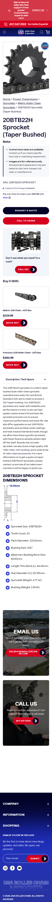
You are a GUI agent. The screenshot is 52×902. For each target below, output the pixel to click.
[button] (41, 32)
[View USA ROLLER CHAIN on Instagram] (5, 868)
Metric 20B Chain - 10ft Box (17, 310)
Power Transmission (25, 99)
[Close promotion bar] (47, 10)
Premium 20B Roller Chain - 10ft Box (22, 352)
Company (11, 804)
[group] (26, 10)
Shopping (11, 826)
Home (7, 99)
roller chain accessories (18, 453)
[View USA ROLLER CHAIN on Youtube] (19, 868)
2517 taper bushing (13, 402)
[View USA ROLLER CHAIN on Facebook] (12, 868)
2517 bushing (23, 450)
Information (14, 815)
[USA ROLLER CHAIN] (26, 32)
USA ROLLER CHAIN (21, 896)
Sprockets (9, 103)
